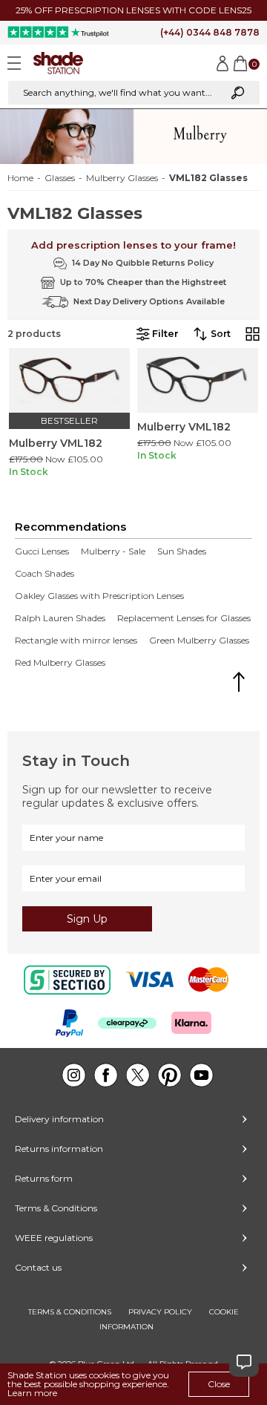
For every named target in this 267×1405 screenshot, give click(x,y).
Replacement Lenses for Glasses (184, 618)
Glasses (59, 178)
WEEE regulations (54, 1237)
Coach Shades (44, 574)
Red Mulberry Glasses (60, 663)
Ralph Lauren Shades (60, 618)
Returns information (59, 1148)
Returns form (44, 1178)
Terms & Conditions (56, 1208)
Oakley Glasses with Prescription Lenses (99, 596)
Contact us (38, 1267)
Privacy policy (160, 1312)
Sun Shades (181, 551)
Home (20, 178)
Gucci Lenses (42, 551)
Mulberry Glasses (122, 178)
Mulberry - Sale (113, 551)
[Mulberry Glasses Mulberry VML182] (69, 380)
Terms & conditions (69, 1312)
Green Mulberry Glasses (199, 640)
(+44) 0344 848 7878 (210, 32)
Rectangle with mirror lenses (76, 640)
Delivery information (59, 1118)
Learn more (32, 1392)
